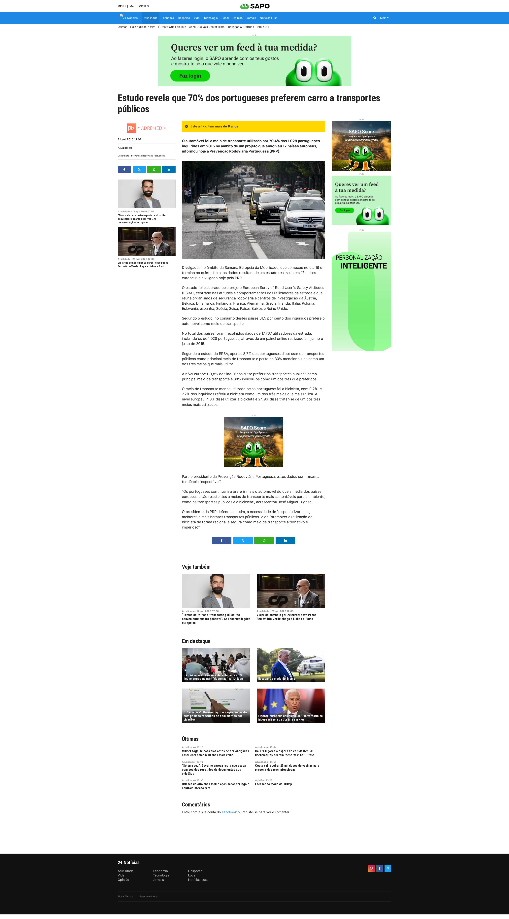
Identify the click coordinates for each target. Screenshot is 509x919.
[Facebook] (379, 868)
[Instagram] (371, 868)
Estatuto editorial (148, 896)
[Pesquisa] (374, 18)
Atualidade (125, 147)
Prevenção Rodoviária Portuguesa (148, 155)
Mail (133, 6)
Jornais (143, 6)
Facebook (229, 812)
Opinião (259, 780)
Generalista (123, 155)
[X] (388, 868)
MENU (121, 6)
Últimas (190, 739)
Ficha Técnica (125, 896)
